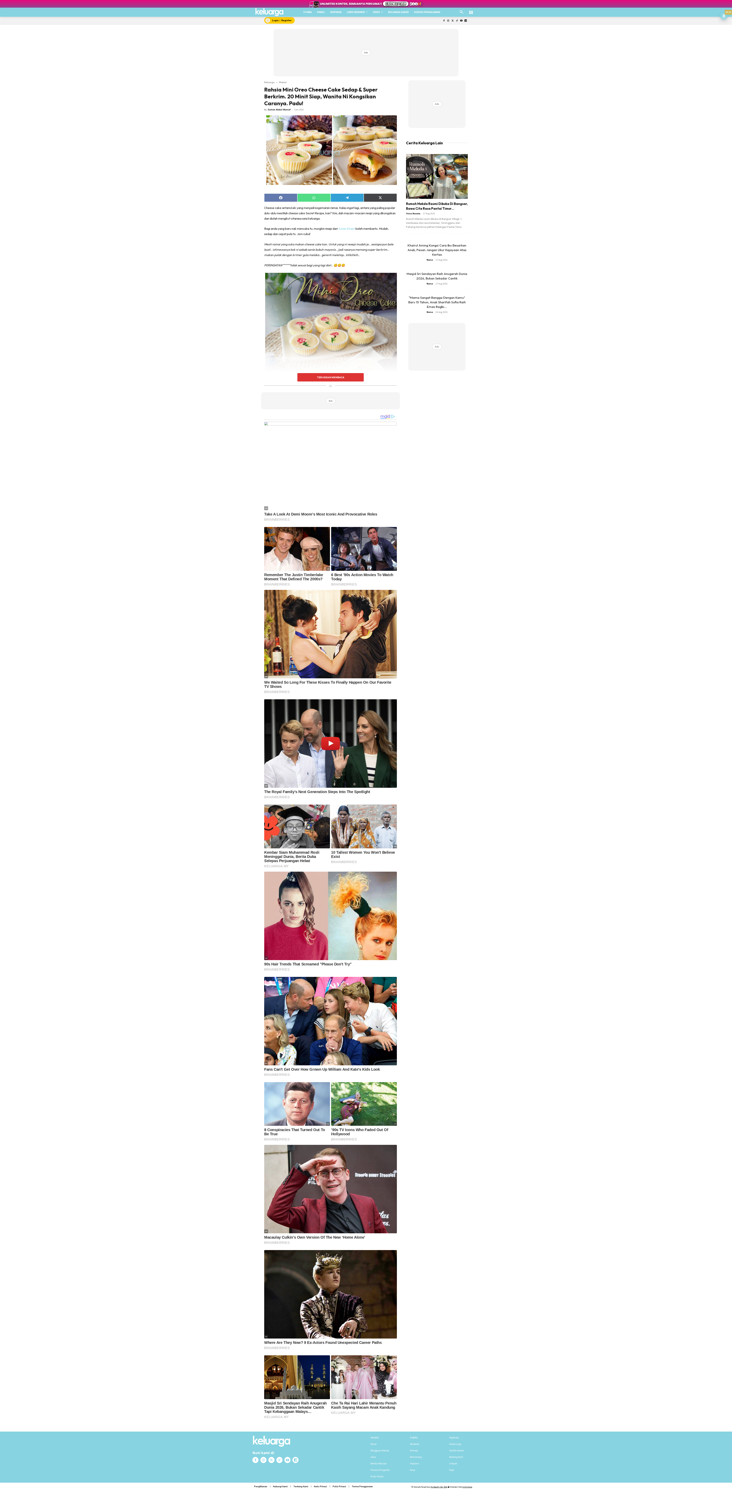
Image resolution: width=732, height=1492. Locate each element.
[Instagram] (448, 21)
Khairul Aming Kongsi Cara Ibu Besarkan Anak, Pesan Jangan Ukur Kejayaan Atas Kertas (437, 249)
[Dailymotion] (465, 21)
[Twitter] (452, 21)
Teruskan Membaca (330, 377)
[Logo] (269, 12)
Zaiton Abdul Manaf (279, 109)
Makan (283, 82)
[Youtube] (461, 21)
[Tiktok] (457, 21)
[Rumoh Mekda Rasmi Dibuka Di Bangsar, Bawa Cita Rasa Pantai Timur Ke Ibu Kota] (437, 176)
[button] (461, 12)
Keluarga (269, 82)
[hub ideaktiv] (471, 11)
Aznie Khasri (346, 228)
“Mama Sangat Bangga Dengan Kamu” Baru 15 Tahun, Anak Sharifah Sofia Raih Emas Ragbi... (437, 302)
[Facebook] (444, 21)
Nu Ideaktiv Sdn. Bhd (439, 1487)
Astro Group (467, 1487)
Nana (430, 259)
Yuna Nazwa (413, 213)
